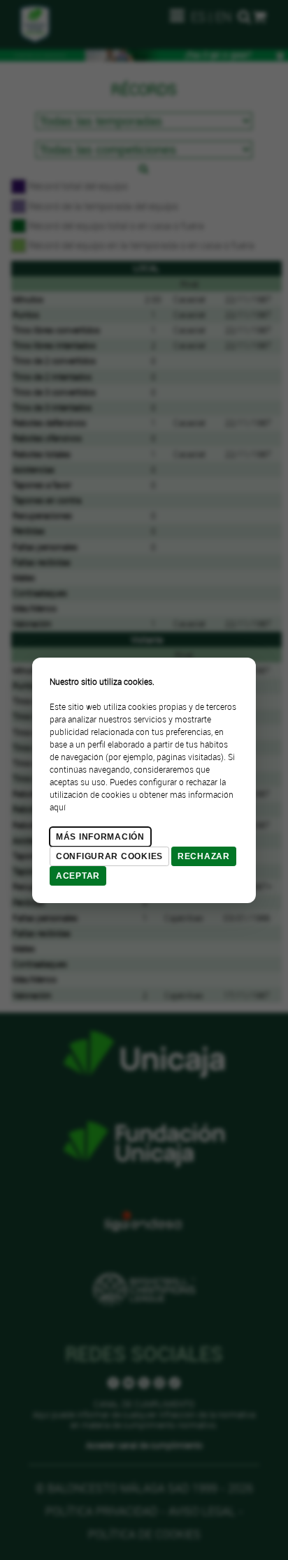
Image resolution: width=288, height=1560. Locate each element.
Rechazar (204, 856)
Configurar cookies (109, 856)
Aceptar (78, 876)
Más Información (100, 837)
